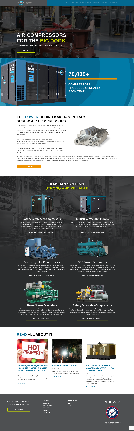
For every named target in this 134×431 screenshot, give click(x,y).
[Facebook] (114, 402)
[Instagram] (119, 402)
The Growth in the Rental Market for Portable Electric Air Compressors (100, 368)
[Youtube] (110, 402)
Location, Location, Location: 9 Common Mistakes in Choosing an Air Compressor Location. (32, 368)
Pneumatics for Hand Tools (65, 366)
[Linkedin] (105, 402)
